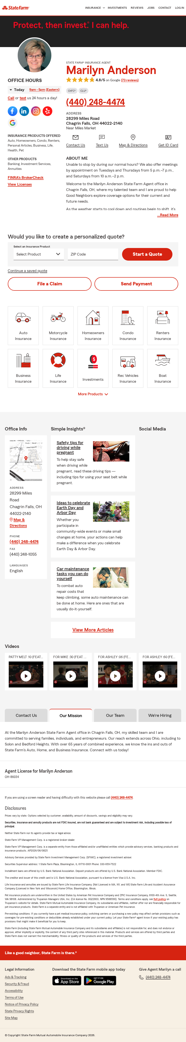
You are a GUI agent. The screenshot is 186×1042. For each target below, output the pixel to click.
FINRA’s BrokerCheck (26, 178)
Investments (117, 7)
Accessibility (14, 990)
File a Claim (49, 283)
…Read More (167, 215)
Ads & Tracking (15, 977)
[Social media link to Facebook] (12, 111)
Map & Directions (18, 523)
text (23, 98)
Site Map (11, 1018)
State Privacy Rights (19, 1011)
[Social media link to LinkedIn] (24, 111)
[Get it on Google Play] (100, 980)
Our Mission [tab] (71, 715)
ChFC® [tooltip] (72, 90)
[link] (15, 8)
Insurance (93, 7)
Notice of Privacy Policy (22, 1004)
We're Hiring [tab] (159, 715)
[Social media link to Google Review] (12, 123)
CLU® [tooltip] (83, 90)
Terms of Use (14, 997)
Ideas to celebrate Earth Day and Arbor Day (73, 508)
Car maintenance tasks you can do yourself (73, 574)
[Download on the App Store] (66, 980)
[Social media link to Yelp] (47, 111)
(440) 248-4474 (95, 102)
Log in (179, 7)
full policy (160, 899)
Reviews (137, 7)
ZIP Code (78, 254)
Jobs (151, 7)
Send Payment (136, 283)
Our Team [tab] (115, 715)
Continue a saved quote (27, 271)
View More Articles (93, 630)
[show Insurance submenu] (103, 7)
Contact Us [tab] (26, 715)
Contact (164, 7)
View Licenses (20, 184)
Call (11, 98)
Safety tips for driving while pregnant (70, 447)
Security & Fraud (17, 984)
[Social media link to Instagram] (36, 111)
